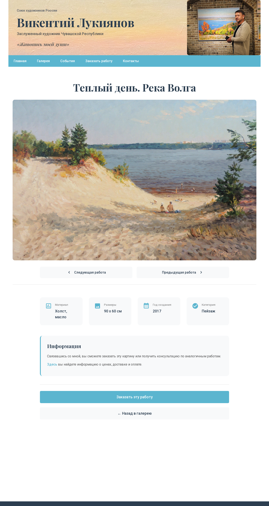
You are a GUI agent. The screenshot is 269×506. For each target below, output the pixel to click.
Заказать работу (98, 61)
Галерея (43, 61)
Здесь (52, 364)
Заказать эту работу (134, 397)
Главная (20, 61)
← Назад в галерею (134, 413)
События (67, 61)
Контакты (131, 61)
